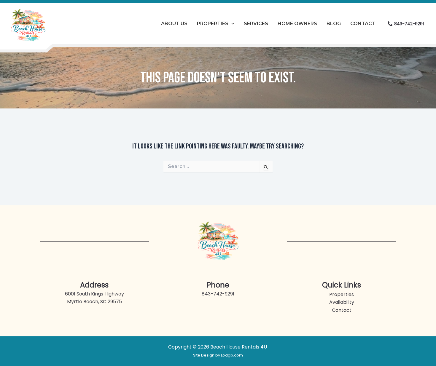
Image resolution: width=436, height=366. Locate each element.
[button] (231, 23)
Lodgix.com (232, 355)
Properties (341, 294)
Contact (341, 310)
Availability (341, 302)
